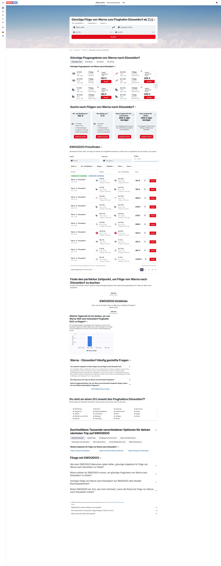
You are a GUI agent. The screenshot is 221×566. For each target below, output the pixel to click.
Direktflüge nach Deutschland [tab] (108, 438)
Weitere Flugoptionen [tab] (135, 442)
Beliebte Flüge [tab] (91, 438)
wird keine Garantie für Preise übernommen (113, 502)
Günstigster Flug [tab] (77, 62)
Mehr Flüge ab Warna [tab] (99, 442)
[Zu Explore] (3, 22)
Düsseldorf (84, 50)
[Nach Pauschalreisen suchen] (3, 19)
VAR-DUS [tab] (113, 293)
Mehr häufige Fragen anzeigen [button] (100, 389)
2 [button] (145, 269)
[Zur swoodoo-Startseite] (12, 2)
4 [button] (152, 269)
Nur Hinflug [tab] (110, 62)
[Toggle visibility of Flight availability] (92, 350)
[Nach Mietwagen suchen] (3, 15)
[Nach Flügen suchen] (3, 8)
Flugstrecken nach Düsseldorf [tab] (80, 442)
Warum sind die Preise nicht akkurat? (83, 513)
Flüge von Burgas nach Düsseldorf (138, 450)
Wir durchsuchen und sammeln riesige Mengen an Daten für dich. (92, 510)
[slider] (158, 161)
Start (70, 50)
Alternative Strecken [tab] (78, 438)
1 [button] (141, 269)
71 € (150, 19)
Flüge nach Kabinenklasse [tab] (128, 438)
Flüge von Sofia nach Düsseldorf (80, 450)
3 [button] (148, 269)
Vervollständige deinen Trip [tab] (117, 442)
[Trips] (3, 27)
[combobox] (78, 23)
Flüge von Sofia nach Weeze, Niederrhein (111, 450)
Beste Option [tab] (89, 62)
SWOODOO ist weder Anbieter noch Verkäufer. (86, 507)
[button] (3, 3)
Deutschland (77, 50)
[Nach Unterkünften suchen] (3, 11)
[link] (80, 136)
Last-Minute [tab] (100, 62)
